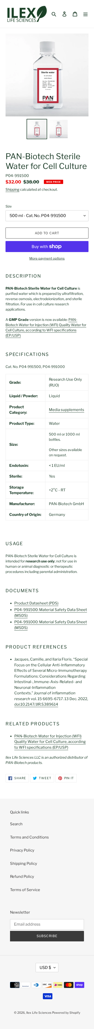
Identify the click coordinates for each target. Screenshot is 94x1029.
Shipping (12, 189)
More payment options (47, 258)
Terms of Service (25, 890)
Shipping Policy (23, 863)
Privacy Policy (22, 850)
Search (16, 824)
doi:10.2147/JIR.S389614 (36, 704)
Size (9, 206)
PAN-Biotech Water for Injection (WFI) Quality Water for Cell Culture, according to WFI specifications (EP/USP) (50, 742)
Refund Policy (22, 876)
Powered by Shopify (66, 1012)
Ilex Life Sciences (38, 1012)
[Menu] (85, 14)
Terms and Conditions (29, 837)
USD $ (45, 967)
